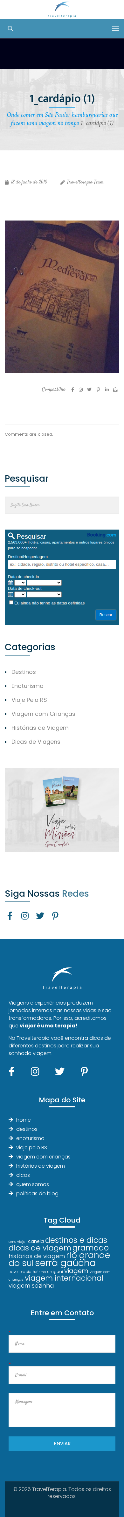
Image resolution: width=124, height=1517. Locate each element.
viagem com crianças (43, 1157)
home (23, 1120)
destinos (27, 1129)
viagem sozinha (31, 1285)
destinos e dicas (76, 1240)
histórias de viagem (40, 1166)
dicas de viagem (40, 1248)
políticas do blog (37, 1194)
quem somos (32, 1184)
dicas (23, 1175)
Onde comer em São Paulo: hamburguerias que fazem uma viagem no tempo (62, 118)
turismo (39, 1272)
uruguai (55, 1271)
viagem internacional (64, 1278)
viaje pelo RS (31, 1147)
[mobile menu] (115, 28)
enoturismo (30, 1138)
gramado (90, 1247)
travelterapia (20, 1271)
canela (36, 1241)
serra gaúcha (65, 1262)
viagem (76, 1270)
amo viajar (18, 1241)
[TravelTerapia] (62, 9)
